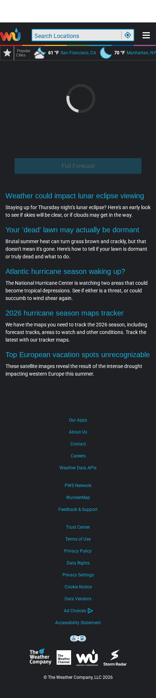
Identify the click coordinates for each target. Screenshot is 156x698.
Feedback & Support (78, 509)
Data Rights (78, 563)
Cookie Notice (78, 586)
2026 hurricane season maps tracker (64, 313)
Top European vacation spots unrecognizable (77, 355)
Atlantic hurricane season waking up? (65, 271)
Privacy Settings (78, 575)
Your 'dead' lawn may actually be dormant (72, 230)
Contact (78, 444)
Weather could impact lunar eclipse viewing (74, 196)
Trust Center (78, 527)
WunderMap (78, 497)
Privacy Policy (78, 551)
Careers (78, 455)
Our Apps (78, 420)
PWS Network (78, 485)
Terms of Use (78, 539)
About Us (78, 432)
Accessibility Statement (78, 622)
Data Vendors (78, 598)
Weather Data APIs (78, 467)
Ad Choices (75, 610)
